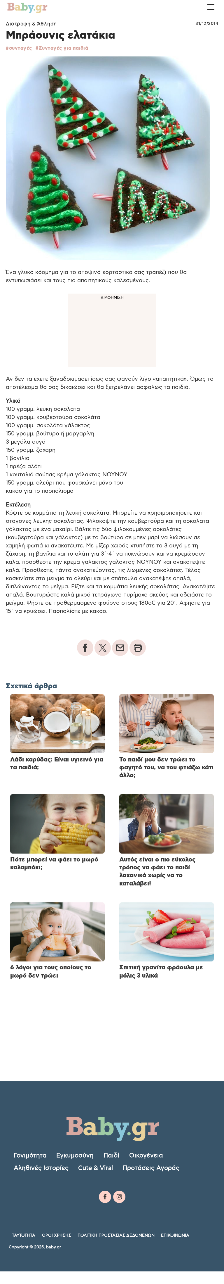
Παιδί (111, 1155)
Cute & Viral (95, 1168)
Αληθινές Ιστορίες (41, 1168)
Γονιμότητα (30, 1155)
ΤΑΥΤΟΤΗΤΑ (23, 1235)
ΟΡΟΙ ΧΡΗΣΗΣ (56, 1235)
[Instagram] (119, 1197)
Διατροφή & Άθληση (31, 24)
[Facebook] (105, 1197)
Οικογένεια (146, 1155)
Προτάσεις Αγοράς (151, 1168)
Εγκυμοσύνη (75, 1155)
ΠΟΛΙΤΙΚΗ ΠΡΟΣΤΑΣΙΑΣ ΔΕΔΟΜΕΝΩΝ (116, 1235)
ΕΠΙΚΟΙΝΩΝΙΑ (175, 1235)
